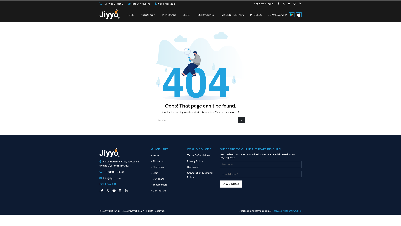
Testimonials (205, 15)
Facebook (101, 190)
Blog (186, 15)
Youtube (114, 190)
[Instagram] (294, 3)
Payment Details (232, 15)
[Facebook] (278, 3)
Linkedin (126, 190)
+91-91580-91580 (113, 3)
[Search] (241, 120)
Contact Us (159, 190)
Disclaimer (193, 167)
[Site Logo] (109, 14)
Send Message (166, 3)
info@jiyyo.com (141, 3)
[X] (283, 3)
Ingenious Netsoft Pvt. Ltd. (287, 211)
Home (130, 15)
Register (259, 3)
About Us (147, 14)
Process (256, 15)
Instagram (120, 190)
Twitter (108, 190)
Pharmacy (169, 15)
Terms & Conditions (198, 155)
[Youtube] (289, 3)
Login (269, 3)
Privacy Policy (195, 161)
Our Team (158, 178)
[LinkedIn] (300, 3)
